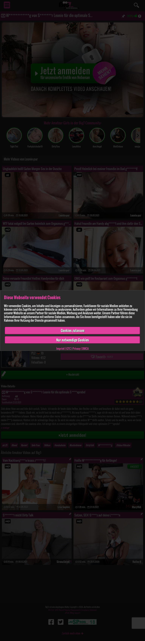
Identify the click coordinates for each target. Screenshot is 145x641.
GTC (68, 348)
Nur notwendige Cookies (72, 339)
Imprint (60, 348)
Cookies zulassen (72, 330)
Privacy (76, 348)
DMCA (85, 348)
